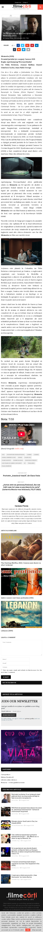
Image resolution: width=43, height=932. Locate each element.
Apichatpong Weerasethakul (15, 454)
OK (28, 930)
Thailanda (31, 463)
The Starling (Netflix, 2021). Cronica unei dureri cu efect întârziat (21, 564)
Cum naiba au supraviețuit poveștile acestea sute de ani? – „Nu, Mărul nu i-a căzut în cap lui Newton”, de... (25, 836)
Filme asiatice (10, 30)
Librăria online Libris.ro (9, 780)
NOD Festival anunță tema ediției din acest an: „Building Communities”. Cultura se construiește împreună (27, 809)
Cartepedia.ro (5, 774)
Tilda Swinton (6, 466)
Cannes (29, 454)
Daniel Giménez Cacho (9, 457)
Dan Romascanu (18, 825)
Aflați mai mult (36, 930)
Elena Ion (16, 867)
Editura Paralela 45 (7, 777)
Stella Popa (16, 840)
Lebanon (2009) (7, 631)
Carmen (36, 454)
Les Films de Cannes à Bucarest (12, 463)
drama (20, 457)
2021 (3, 454)
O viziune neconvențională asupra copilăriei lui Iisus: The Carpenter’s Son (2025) (25, 863)
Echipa (25, 2)
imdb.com (19, 449)
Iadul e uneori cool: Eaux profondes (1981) (17, 598)
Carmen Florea (9, 38)
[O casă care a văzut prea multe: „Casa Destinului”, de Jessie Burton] (5, 879)
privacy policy (29, 718)
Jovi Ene (15, 800)
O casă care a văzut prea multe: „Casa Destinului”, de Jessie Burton (24, 876)
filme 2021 (27, 457)
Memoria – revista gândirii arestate (13, 782)
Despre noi (18, 2)
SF (25, 463)
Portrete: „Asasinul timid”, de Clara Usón (21, 475)
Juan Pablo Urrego (31, 460)
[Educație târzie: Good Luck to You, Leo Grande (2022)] (5, 825)
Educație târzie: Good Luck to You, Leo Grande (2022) (24, 822)
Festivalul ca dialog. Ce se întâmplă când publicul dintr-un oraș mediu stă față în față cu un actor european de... (26, 796)
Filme (5, 30)
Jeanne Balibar (18, 460)
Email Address (6, 711)
